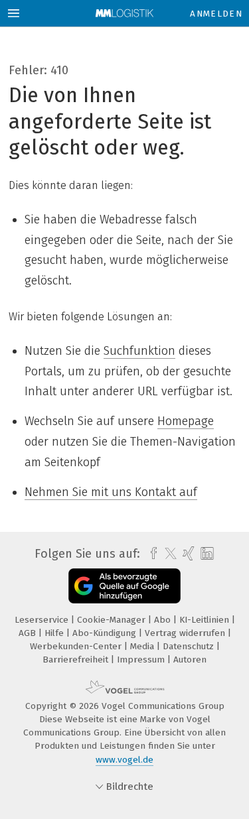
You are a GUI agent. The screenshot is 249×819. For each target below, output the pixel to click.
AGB (29, 633)
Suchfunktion (139, 351)
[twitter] (167, 554)
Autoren (190, 659)
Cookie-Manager (112, 619)
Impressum (142, 659)
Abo (163, 619)
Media (143, 646)
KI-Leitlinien (205, 619)
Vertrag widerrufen (186, 633)
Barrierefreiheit (76, 659)
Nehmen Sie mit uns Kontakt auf (111, 492)
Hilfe (55, 633)
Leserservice (43, 619)
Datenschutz (189, 646)
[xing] (187, 554)
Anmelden (216, 13)
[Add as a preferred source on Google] (124, 585)
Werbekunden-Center (77, 646)
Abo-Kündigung (105, 633)
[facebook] (150, 553)
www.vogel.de (124, 759)
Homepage (185, 421)
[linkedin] (205, 554)
